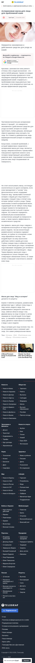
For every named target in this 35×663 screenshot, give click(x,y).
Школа (22, 404)
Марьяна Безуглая (9, 563)
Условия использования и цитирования (15, 626)
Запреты (23, 548)
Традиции (23, 545)
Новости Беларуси (9, 493)
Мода (22, 484)
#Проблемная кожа (24, 335)
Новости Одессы (8, 398)
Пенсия (4, 573)
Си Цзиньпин (7, 545)
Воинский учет (24, 522)
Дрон (4, 465)
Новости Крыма (8, 415)
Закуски (22, 592)
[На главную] (17, 2)
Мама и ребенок (25, 455)
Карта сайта (6, 641)
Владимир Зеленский (6, 537)
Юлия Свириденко (9, 566)
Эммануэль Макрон (9, 548)
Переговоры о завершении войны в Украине (18, 6)
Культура (23, 490)
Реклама (5, 629)
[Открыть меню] (2, 2)
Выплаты (23, 395)
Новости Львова (8, 401)
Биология (6, 461)
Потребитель (24, 481)
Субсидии (23, 398)
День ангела (24, 551)
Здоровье (22, 451)
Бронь (22, 513)
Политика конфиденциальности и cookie (15, 620)
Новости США (7, 481)
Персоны (4, 533)
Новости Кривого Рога (8, 408)
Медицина (23, 401)
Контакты (5, 635)
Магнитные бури (25, 496)
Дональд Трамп (8, 542)
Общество (22, 384)
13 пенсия (6, 576)
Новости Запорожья (9, 404)
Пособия (23, 412)
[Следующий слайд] (33, 6)
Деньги (5, 430)
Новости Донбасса (9, 412)
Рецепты (22, 573)
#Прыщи (8, 337)
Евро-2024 (23, 440)
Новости (4, 384)
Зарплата (23, 388)
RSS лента (5, 648)
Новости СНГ (7, 487)
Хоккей (22, 437)
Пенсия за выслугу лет (9, 596)
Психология (24, 465)
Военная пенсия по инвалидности (9, 587)
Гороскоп (23, 478)
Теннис (22, 434)
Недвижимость (8, 436)
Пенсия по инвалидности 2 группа (8, 581)
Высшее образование (24, 408)
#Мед (15, 335)
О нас (4, 617)
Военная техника (8, 527)
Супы (22, 583)
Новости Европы (8, 478)
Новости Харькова (9, 391)
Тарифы (5, 439)
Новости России (8, 484)
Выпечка (23, 576)
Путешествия (24, 487)
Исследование (25, 468)
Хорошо (26, 660)
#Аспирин (9, 335)
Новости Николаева (9, 418)
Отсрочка (23, 516)
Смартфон (6, 468)
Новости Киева (8, 388)
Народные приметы (26, 542)
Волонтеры (6, 524)
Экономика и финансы (6, 425)
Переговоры (7, 517)
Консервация (24, 580)
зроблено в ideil (6, 657)
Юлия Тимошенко (9, 560)
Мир (2, 474)
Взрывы (5, 514)
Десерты (23, 586)
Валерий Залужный (9, 551)
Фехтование (24, 444)
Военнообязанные (26, 519)
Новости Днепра (8, 395)
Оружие (5, 521)
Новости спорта (24, 424)
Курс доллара (7, 442)
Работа (22, 391)
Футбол (22, 428)
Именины (23, 554)
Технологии (6, 455)
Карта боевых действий (7, 510)
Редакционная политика (10, 623)
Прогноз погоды (25, 415)
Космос (5, 458)
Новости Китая (8, 490)
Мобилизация (23, 506)
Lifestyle (21, 474)
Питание (23, 458)
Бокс (21, 431)
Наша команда (7, 638)
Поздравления (25, 499)
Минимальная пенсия (7, 592)
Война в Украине (7, 506)
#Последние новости (20, 337)
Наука (3, 451)
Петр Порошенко (8, 557)
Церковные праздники (24, 537)
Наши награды (7, 632)
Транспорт (6, 433)
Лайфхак (23, 493)
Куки (16, 660)
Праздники (22, 533)
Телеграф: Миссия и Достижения (13, 645)
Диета (22, 461)
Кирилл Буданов (8, 554)
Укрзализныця (7, 445)
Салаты (22, 589)
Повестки (23, 509)
